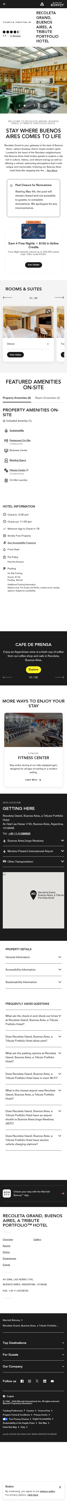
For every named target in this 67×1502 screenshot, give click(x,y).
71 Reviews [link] (15, 36)
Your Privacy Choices (18, 1419)
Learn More (31, 779)
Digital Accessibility (42, 1419)
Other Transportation (20, 861)
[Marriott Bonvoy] (55, 4)
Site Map (42, 1423)
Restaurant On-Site (20, 440)
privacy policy (47, 1491)
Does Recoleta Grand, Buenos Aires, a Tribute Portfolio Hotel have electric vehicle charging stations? (29, 1140)
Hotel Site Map (10, 1427)
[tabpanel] (33, 658)
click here (32, 1494)
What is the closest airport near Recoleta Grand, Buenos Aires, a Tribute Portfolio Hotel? (30, 1094)
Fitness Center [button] (18, 470)
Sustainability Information (21, 982)
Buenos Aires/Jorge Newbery (26, 840)
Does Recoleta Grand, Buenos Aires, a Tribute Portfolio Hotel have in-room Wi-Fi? (31, 1076)
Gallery (37, 1239)
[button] (42, 4)
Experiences (9, 1258)
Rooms (6, 1245)
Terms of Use (44, 1411)
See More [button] (52, 170)
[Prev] (7, 297)
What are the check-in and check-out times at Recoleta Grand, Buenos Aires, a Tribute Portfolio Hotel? (31, 1020)
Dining (6, 1252)
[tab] (17, 398)
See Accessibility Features (22, 542)
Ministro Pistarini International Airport (30, 851)
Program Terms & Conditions (16, 1415)
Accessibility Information (20, 969)
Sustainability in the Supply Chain (19, 1423)
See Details (35, 264)
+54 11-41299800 (19, 833)
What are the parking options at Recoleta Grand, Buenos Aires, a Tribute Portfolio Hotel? (30, 1057)
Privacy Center (41, 1415)
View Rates (15, 354)
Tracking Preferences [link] (13, 1411)
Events (6, 1264)
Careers (30, 1411)
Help (23, 1427)
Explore (33, 669)
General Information (17, 957)
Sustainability (17, 430)
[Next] (59, 297)
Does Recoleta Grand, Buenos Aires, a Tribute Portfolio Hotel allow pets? (29, 1038)
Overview (8, 1239)
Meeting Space (18, 460)
